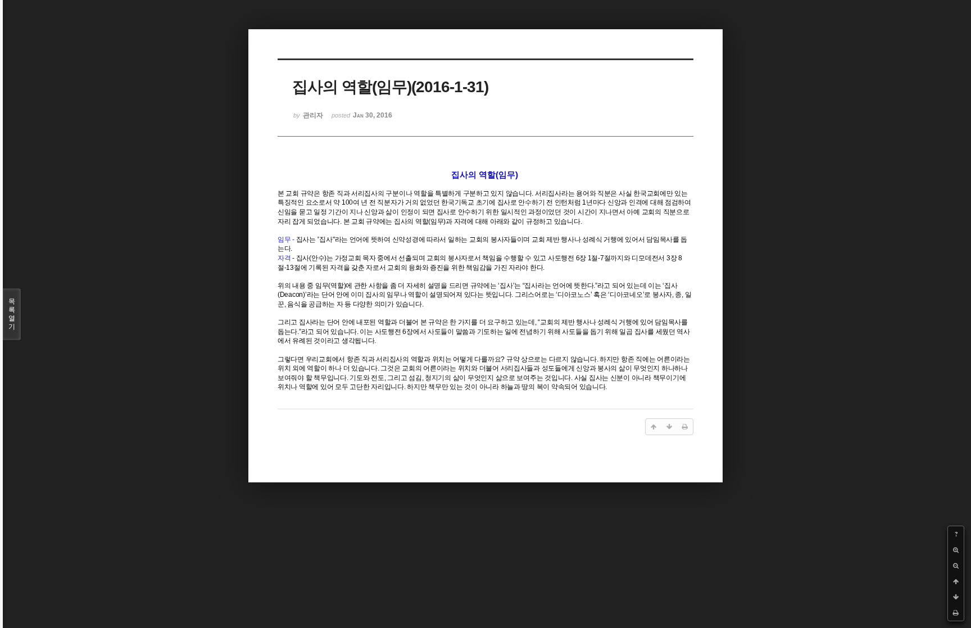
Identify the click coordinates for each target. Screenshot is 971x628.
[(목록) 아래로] (956, 597)
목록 (11, 314)
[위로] (956, 581)
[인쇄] (956, 613)
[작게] (956, 565)
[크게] (956, 550)
